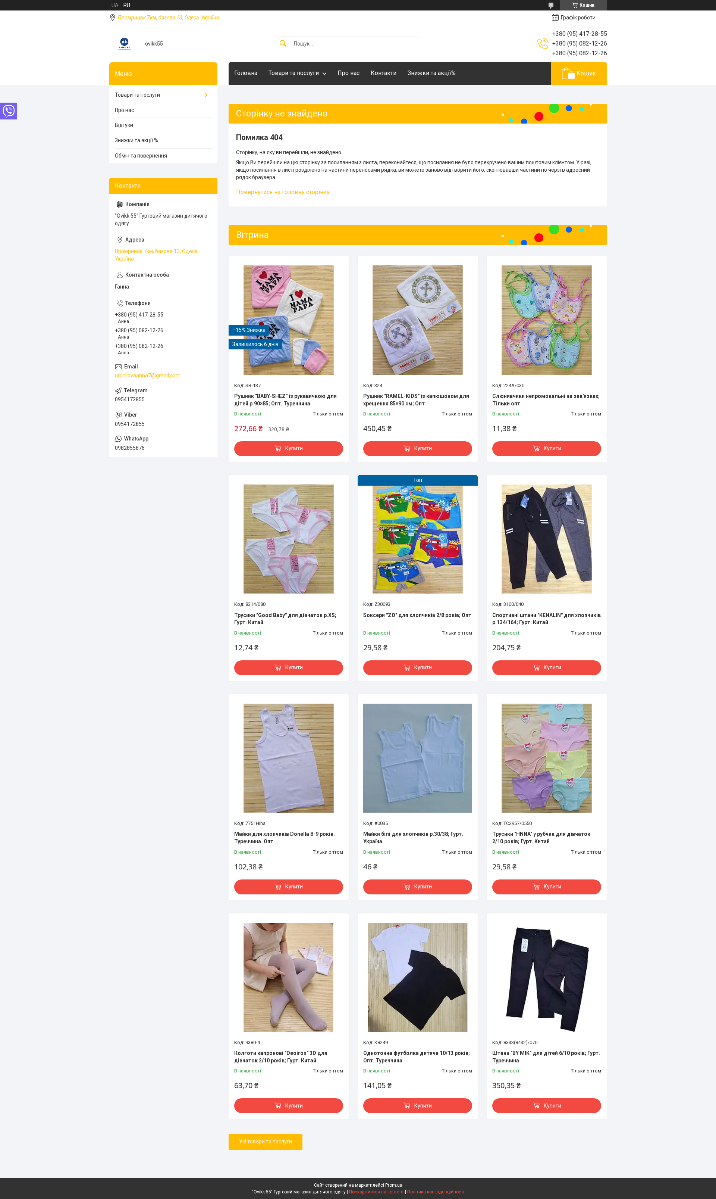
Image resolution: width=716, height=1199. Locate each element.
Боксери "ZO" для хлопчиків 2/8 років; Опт (417, 615)
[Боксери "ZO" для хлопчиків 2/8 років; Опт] (417, 539)
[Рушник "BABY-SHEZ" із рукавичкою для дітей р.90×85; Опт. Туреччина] (288, 319)
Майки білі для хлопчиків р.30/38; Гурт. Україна (413, 837)
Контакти (383, 73)
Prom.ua (393, 1185)
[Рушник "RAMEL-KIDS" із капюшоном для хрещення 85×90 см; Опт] (417, 319)
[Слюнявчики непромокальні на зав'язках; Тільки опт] (546, 319)
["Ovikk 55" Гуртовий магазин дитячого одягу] (124, 44)
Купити (294, 448)
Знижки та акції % (136, 140)
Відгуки (124, 125)
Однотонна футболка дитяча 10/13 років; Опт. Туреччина (416, 1056)
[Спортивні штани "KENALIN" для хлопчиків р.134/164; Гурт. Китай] (546, 539)
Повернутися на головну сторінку (283, 192)
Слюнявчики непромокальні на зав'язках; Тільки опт (546, 400)
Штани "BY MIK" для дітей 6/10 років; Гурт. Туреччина (546, 1056)
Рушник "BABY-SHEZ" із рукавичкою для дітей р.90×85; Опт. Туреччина (285, 400)
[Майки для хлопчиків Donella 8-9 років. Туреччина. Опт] (288, 758)
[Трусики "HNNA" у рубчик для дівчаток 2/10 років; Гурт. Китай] (546, 758)
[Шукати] (283, 44)
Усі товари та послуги (265, 1141)
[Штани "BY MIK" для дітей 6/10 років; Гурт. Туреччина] (546, 977)
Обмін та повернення (141, 156)
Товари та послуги (293, 73)
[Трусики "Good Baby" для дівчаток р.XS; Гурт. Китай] (288, 539)
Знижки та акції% (432, 73)
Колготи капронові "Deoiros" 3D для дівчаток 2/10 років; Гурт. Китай (280, 1056)
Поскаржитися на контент (376, 1192)
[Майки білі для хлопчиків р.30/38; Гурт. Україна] (417, 758)
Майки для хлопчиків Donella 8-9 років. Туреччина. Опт (284, 837)
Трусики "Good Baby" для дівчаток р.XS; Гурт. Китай (285, 619)
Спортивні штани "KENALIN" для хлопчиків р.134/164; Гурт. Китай (546, 619)
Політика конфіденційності (435, 1192)
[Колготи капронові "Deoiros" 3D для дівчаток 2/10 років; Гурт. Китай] (288, 977)
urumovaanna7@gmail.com (147, 376)
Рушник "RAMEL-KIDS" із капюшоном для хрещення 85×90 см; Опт (416, 400)
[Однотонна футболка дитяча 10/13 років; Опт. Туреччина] (417, 977)
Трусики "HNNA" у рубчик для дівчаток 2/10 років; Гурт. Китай (541, 837)
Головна (245, 73)
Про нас (348, 73)
